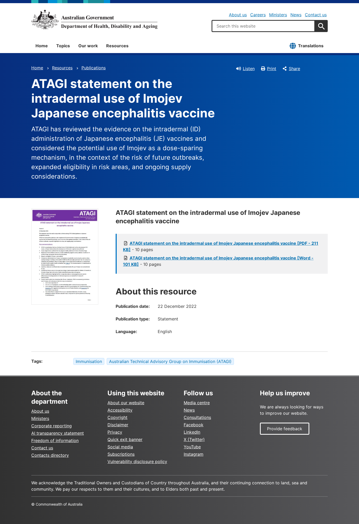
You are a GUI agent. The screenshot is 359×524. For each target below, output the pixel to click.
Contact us (316, 14)
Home (41, 45)
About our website (125, 402)
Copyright (117, 417)
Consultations (197, 417)
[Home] (94, 19)
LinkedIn (192, 432)
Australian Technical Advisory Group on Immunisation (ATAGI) (170, 361)
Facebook (193, 424)
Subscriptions (121, 454)
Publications (93, 67)
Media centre (197, 402)
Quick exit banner (124, 439)
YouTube (192, 446)
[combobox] (263, 26)
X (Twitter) (194, 439)
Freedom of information (55, 440)
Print (271, 68)
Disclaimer (117, 424)
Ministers (278, 14)
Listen (249, 68)
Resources (117, 45)
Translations (311, 45)
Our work (88, 45)
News (295, 14)
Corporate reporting (51, 425)
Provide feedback (284, 428)
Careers (258, 14)
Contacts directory (50, 455)
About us (238, 14)
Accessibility (119, 410)
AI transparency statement (57, 433)
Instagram (193, 454)
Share (294, 68)
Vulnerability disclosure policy (137, 461)
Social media (120, 446)
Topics (63, 45)
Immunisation (89, 361)
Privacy (114, 432)
